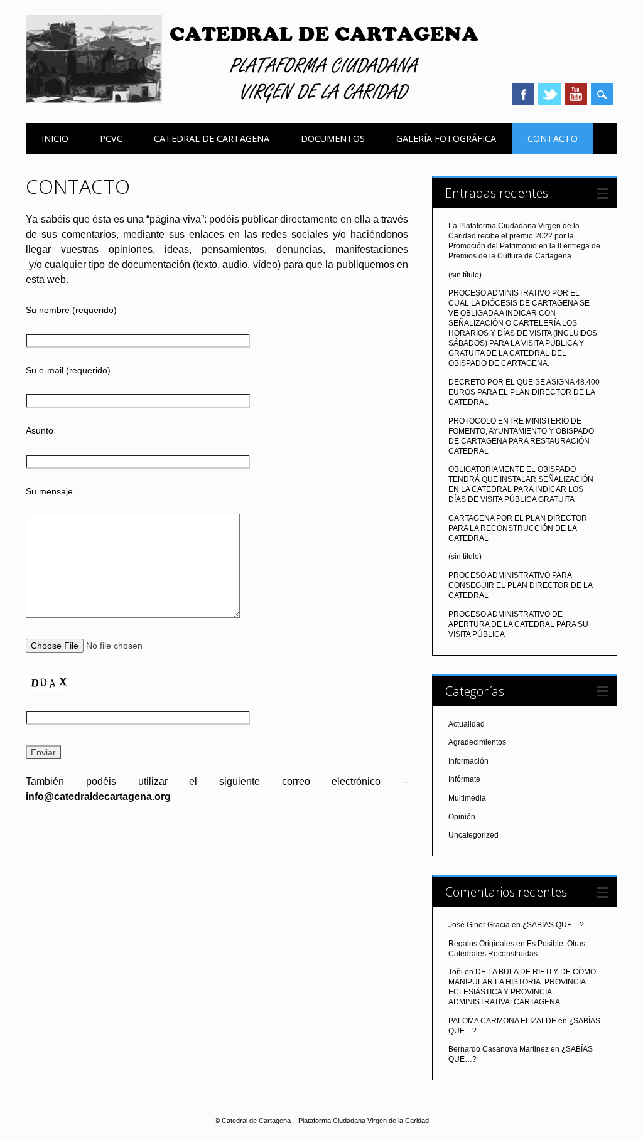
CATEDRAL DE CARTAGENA (211, 138)
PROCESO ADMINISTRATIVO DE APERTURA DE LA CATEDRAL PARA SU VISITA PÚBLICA (518, 624)
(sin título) (465, 274)
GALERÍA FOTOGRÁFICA (446, 138)
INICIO (54, 138)
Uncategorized (473, 835)
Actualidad (466, 724)
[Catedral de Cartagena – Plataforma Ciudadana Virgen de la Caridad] (252, 100)
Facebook (523, 94)
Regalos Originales (481, 943)
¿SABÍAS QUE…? (553, 924)
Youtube (576, 94)
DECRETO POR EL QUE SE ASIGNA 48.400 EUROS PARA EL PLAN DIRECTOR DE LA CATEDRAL (524, 392)
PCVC (111, 138)
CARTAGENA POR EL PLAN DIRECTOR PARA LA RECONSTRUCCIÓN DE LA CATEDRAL (517, 528)
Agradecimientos (477, 742)
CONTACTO (552, 138)
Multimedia (467, 798)
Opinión (461, 816)
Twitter (549, 94)
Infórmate (464, 779)
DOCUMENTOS (333, 138)
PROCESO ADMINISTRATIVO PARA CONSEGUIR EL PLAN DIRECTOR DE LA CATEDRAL (520, 585)
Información (468, 761)
